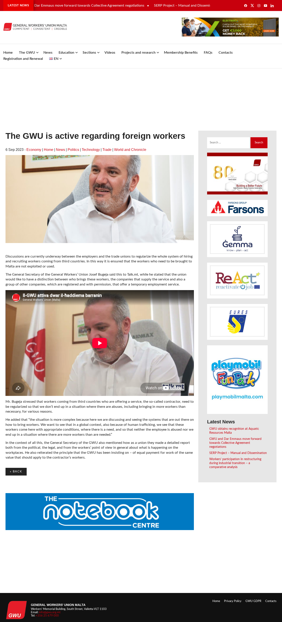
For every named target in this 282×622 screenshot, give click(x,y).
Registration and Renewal (23, 58)
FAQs (208, 52)
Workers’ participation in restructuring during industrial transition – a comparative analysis (235, 463)
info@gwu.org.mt (50, 612)
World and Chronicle (130, 150)
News (47, 52)
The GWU (27, 52)
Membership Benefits (181, 52)
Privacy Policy (232, 601)
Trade (106, 150)
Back (16, 471)
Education (66, 52)
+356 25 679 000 (47, 615)
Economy (33, 150)
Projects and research (138, 52)
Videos (109, 52)
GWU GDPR (253, 601)
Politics (73, 150)
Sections (89, 52)
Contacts (226, 52)
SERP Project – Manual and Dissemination (173, 5)
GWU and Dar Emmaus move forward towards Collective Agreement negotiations (235, 442)
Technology (91, 150)
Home (8, 52)
